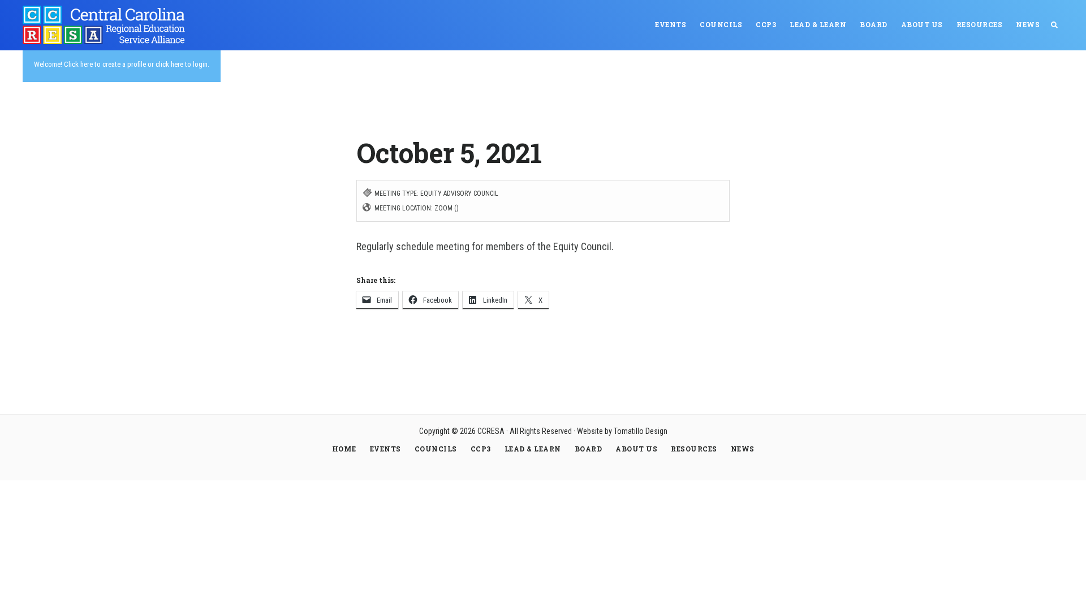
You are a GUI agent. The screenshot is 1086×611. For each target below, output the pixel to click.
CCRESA (107, 25)
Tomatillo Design (640, 431)
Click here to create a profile (105, 64)
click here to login (182, 64)
